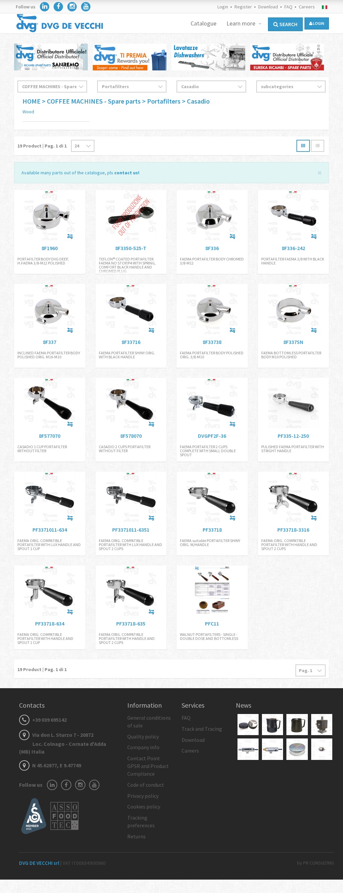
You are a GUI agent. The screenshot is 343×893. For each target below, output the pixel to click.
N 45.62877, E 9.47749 (56, 765)
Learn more (241, 23)
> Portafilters (162, 101)
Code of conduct (145, 784)
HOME (32, 101)
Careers (307, 7)
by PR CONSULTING (315, 863)
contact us (126, 173)
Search (287, 24)
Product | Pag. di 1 (42, 146)
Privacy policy (142, 795)
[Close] (320, 172)
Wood (28, 112)
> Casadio (196, 101)
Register (243, 7)
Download (268, 7)
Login (222, 7)
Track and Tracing (202, 728)
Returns (136, 836)
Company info (143, 747)
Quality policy (143, 736)
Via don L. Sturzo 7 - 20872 (62, 743)
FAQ (288, 7)
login (318, 23)
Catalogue (203, 23)
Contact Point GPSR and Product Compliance (148, 766)
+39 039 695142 (49, 719)
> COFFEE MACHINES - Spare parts (91, 101)
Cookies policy (143, 806)
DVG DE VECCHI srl (39, 863)
